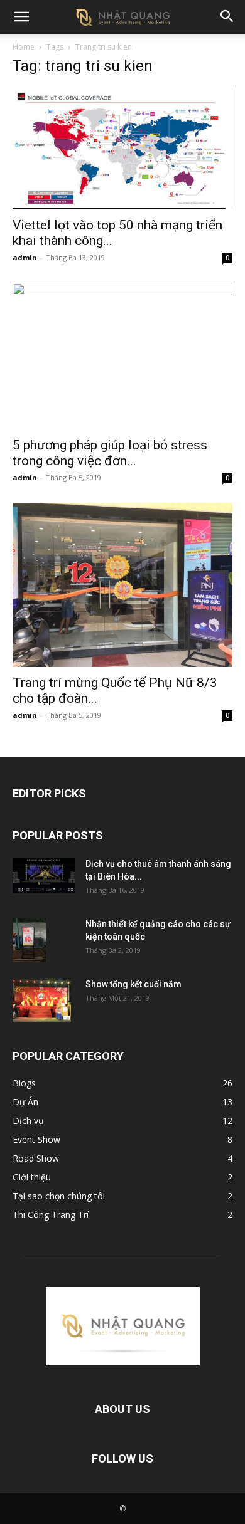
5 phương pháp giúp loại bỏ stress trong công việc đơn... (110, 453)
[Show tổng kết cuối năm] (42, 1000)
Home (24, 46)
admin (25, 257)
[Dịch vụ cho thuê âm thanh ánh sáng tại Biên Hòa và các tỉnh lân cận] (44, 875)
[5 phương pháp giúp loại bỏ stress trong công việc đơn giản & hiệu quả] (122, 356)
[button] (21, 17)
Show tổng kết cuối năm (133, 984)
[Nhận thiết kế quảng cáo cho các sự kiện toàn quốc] (29, 940)
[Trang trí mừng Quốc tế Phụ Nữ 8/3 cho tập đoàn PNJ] (122, 585)
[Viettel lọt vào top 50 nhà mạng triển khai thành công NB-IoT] (122, 148)
